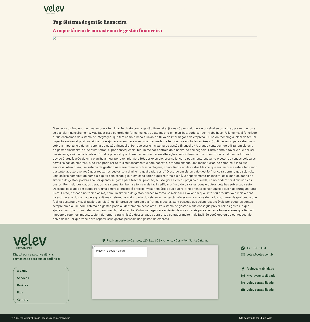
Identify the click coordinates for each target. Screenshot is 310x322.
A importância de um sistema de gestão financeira (107, 30)
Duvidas (224, 9)
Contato (259, 9)
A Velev (182, 9)
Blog (241, 9)
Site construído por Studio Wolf (255, 318)
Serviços (202, 9)
